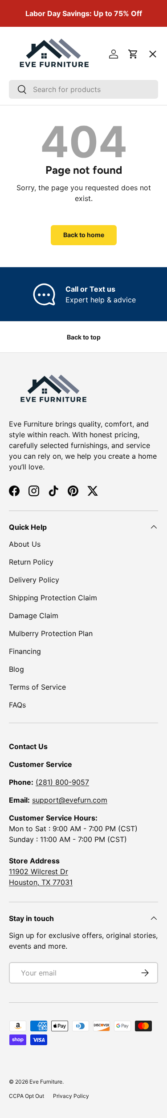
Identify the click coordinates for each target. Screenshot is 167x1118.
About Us (25, 544)
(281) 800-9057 (62, 782)
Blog (16, 669)
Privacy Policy (71, 1096)
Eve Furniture (45, 1081)
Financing (25, 651)
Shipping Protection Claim (53, 597)
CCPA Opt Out (26, 1096)
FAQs (17, 704)
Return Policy (31, 561)
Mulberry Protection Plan (51, 633)
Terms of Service (37, 687)
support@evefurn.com (69, 800)
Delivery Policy (34, 579)
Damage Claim (33, 615)
